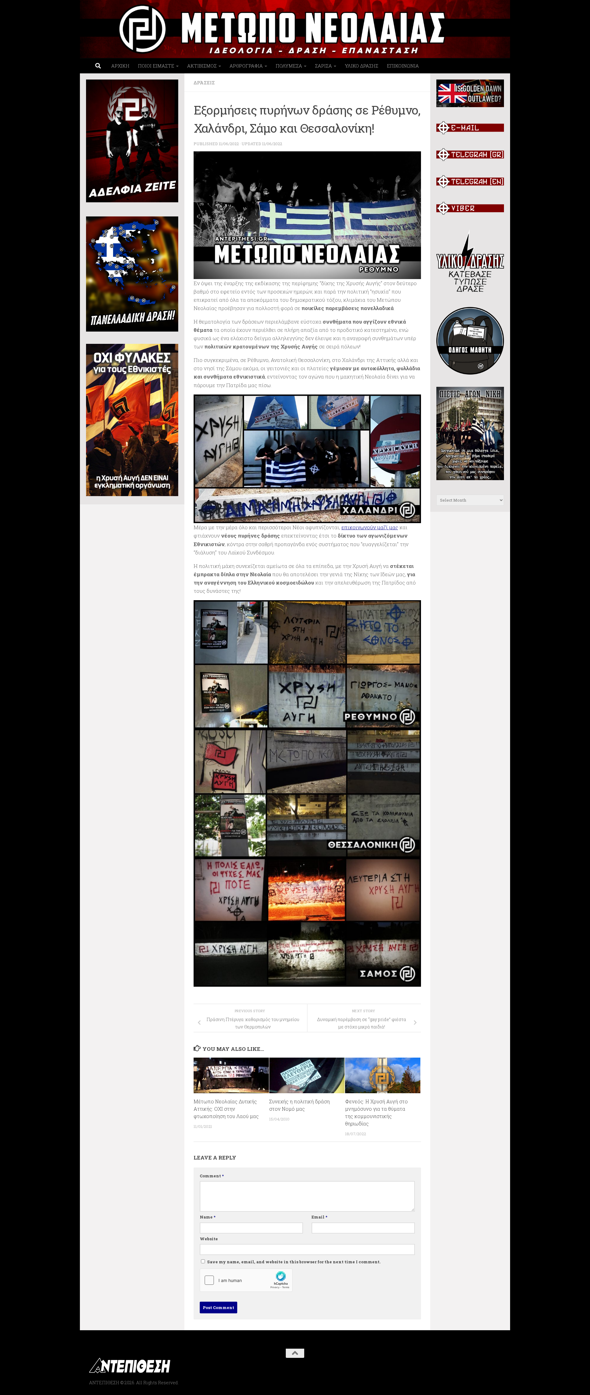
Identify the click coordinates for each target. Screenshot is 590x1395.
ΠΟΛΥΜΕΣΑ (289, 66)
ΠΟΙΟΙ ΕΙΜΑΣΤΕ (156, 66)
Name (207, 1217)
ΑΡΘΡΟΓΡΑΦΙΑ (246, 66)
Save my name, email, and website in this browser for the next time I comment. (294, 1262)
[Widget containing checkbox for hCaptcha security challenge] (246, 1280)
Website (209, 1239)
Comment (212, 1176)
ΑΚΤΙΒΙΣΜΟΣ (202, 66)
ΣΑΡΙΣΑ (323, 66)
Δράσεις (204, 83)
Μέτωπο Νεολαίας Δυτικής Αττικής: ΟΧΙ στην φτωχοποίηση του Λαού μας (226, 1108)
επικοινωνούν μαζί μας (369, 527)
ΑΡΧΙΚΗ (120, 66)
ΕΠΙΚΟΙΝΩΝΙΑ (403, 66)
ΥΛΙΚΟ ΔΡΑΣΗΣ (361, 66)
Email (319, 1217)
